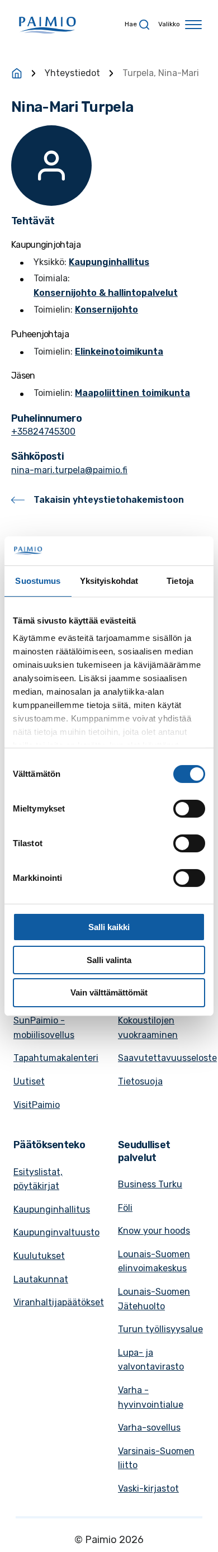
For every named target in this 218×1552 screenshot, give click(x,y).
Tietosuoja (140, 1081)
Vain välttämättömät (109, 992)
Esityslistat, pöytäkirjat (38, 1179)
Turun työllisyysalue (160, 1329)
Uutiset (29, 1081)
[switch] (189, 809)
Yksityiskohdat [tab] (109, 581)
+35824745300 (43, 431)
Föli (125, 1207)
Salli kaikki (109, 927)
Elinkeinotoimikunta (119, 351)
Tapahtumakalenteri (55, 1058)
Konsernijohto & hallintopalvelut (106, 292)
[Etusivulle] (16, 73)
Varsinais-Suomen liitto (156, 1458)
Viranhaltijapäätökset (58, 1302)
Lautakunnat (40, 1279)
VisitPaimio (36, 1105)
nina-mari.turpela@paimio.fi (69, 470)
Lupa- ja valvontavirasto (151, 1359)
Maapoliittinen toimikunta (132, 393)
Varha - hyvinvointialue (150, 1397)
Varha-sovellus (149, 1427)
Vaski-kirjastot (148, 1488)
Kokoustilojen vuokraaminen (148, 1027)
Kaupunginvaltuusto (56, 1232)
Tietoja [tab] (180, 581)
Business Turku (150, 1184)
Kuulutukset (39, 1256)
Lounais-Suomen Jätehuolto (154, 1299)
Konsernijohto (106, 309)
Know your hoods (154, 1230)
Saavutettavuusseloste (167, 1058)
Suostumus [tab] (37, 581)
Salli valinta (109, 960)
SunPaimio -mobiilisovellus (43, 1027)
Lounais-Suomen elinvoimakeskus (154, 1261)
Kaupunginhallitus (109, 262)
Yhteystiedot (72, 73)
